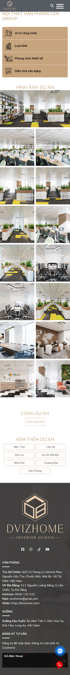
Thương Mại (51, 463)
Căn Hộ (50, 447)
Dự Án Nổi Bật (50, 455)
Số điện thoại (14, 656)
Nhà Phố (19, 463)
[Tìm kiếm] (52, 6)
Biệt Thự (19, 447)
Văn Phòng (35, 471)
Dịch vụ (19, 455)
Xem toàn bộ (35, 422)
